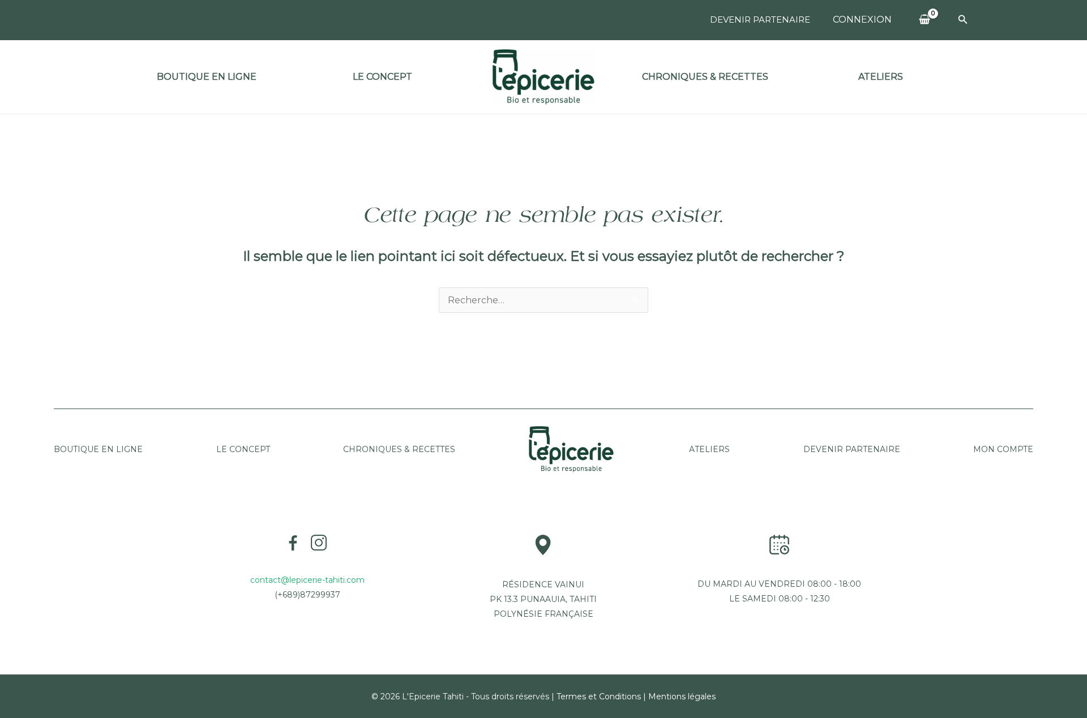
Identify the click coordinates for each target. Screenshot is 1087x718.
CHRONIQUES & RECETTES (399, 449)
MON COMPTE (1003, 449)
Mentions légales (682, 696)
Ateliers (880, 76)
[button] (963, 19)
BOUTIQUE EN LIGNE (206, 76)
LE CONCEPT (243, 449)
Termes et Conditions (599, 696)
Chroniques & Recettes (705, 76)
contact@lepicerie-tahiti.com (307, 580)
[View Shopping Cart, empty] (924, 20)
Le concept (382, 76)
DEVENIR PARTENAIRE (760, 19)
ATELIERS (708, 449)
